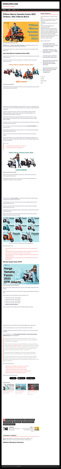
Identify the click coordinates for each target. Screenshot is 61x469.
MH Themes (19, 466)
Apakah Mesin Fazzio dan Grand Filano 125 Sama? (15, 372)
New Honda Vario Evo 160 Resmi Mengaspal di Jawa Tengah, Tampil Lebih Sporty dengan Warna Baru (50, 62)
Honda (9, 9)
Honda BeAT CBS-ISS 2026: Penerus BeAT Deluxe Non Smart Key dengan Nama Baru (50, 45)
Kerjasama (43, 76)
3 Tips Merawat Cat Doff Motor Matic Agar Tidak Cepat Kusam (18, 253)
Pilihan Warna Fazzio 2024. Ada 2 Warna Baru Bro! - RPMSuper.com (17, 439)
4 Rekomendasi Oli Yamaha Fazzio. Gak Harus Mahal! (16, 369)
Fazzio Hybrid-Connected (16, 345)
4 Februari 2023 (7, 19)
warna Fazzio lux (16, 422)
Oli (17, 9)
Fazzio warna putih (30, 419)
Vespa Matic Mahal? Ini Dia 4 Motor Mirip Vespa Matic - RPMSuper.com (18, 438)
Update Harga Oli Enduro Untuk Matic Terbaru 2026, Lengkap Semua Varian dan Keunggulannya (50, 70)
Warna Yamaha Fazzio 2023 (9, 424)
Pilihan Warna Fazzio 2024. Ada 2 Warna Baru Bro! (15, 367)
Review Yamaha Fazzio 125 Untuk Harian (15, 147)
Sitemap (42, 78)
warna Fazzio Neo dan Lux (28, 422)
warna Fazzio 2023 (7, 422)
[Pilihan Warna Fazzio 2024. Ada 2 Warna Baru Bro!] (8, 387)
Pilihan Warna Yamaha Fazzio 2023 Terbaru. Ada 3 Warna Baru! (18, 371)
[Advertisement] (21, 97)
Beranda (4, 9)
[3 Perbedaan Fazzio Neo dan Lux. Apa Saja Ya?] (21, 387)
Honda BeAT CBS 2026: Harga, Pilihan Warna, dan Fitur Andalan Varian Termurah (21, 251)
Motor (21, 19)
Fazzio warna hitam (20, 419)
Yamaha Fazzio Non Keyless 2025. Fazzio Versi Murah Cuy (17, 366)
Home (42, 82)
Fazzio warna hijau (10, 419)
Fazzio (19, 19)
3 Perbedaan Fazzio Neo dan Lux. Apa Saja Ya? (16, 145)
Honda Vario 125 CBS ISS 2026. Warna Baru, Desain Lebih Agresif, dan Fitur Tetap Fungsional (49, 20)
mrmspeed (14, 19)
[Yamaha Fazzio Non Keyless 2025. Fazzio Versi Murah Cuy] (33, 387)
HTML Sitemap (43, 80)
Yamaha (13, 9)
